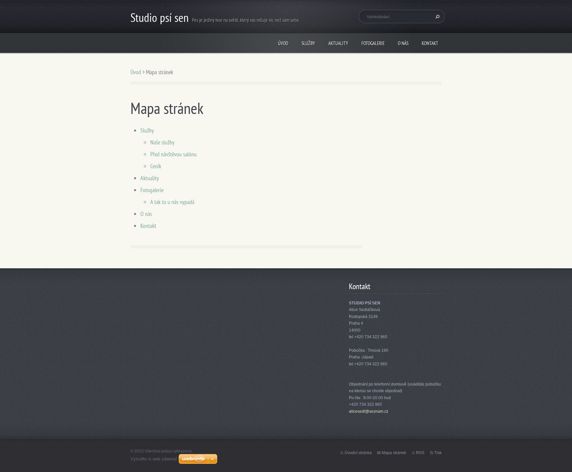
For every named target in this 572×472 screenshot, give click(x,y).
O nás (403, 43)
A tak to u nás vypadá (172, 202)
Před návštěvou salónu (173, 154)
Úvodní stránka (358, 452)
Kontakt (430, 43)
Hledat (437, 17)
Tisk (438, 452)
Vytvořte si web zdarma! (153, 458)
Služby (308, 43)
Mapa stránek (394, 452)
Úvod (283, 43)
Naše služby (162, 142)
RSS (420, 452)
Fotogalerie (373, 43)
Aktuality (338, 43)
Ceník (155, 166)
